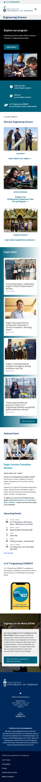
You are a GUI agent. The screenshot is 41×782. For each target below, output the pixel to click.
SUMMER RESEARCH (20, 235)
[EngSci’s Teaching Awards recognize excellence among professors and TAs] (20, 356)
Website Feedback (8, 776)
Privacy (4, 768)
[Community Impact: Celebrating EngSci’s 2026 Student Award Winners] (20, 276)
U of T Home (6, 760)
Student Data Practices (9, 772)
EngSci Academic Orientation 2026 (21, 530)
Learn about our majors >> (20, 158)
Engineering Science (15, 17)
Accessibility (6, 764)
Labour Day (13, 535)
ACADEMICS (20, 153)
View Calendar (8, 553)
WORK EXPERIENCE (20, 192)
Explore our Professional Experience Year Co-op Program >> (20, 199)
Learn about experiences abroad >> (21, 239)
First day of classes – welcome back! (22, 541)
